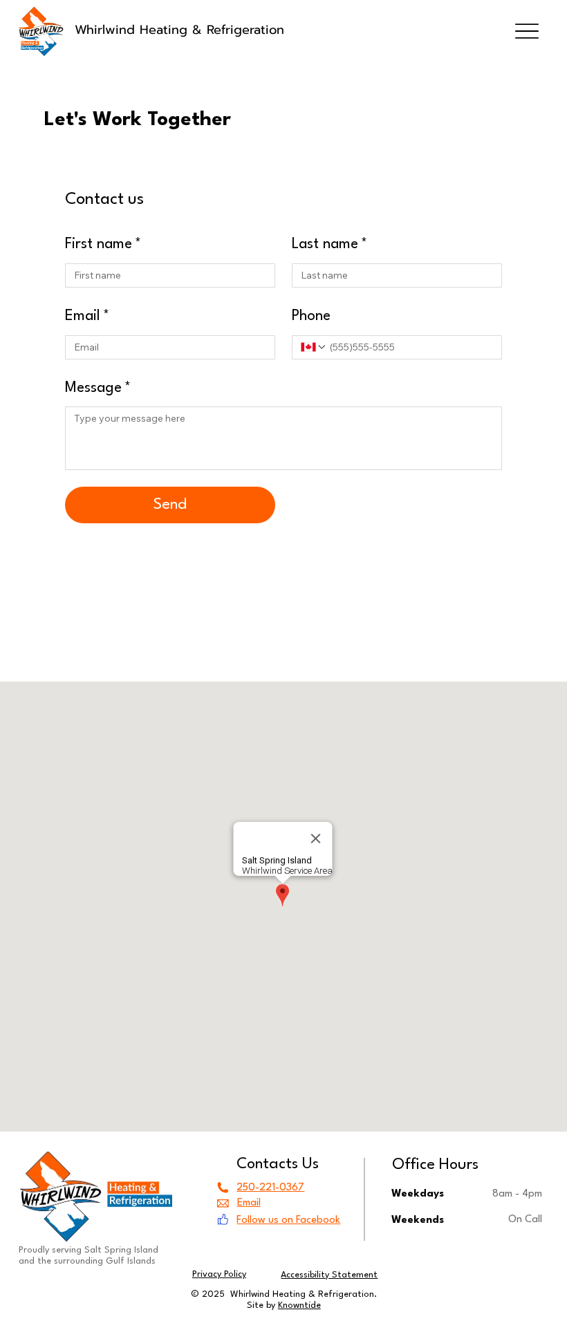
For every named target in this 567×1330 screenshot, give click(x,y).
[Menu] (526, 31)
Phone (311, 316)
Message (98, 388)
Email (87, 316)
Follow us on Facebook (288, 1220)
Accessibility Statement (329, 1275)
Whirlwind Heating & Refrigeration (179, 29)
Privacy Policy (219, 1274)
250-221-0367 (270, 1188)
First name (103, 244)
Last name (329, 244)
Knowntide (299, 1305)
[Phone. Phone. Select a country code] (314, 347)
